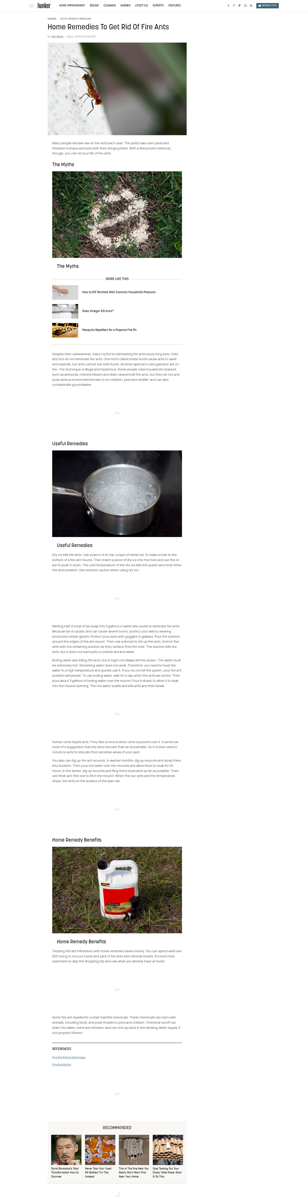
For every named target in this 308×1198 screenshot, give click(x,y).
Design (94, 5)
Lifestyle (141, 5)
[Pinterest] (234, 5)
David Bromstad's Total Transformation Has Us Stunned (65, 1172)
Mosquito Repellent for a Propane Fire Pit (109, 330)
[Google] (245, 5)
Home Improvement (72, 5)
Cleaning (110, 5)
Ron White (57, 36)
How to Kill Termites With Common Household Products (119, 292)
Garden (125, 5)
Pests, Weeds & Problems (75, 19)
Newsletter (269, 5)
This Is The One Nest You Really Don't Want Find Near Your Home (134, 1172)
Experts (158, 5)
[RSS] (251, 5)
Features (174, 5)
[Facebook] (228, 5)
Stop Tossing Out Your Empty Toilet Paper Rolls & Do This (167, 1172)
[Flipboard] (239, 5)
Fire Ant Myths (61, 1064)
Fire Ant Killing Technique (68, 1057)
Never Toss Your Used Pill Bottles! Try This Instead (98, 1172)
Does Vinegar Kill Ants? (98, 311)
